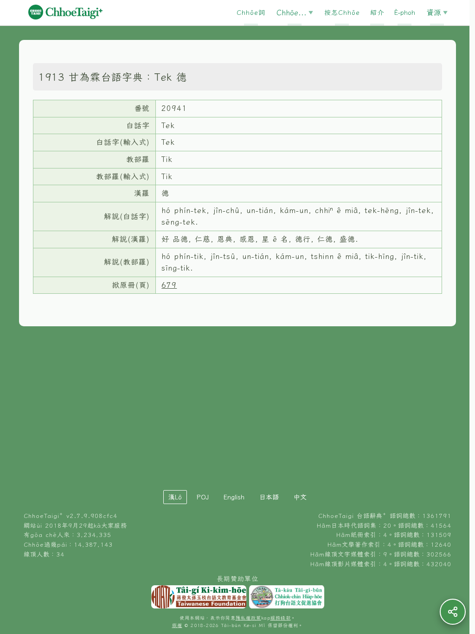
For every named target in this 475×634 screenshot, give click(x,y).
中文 (300, 497)
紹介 (377, 12)
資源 (433, 12)
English (234, 497)
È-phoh (404, 12)
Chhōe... (291, 12)
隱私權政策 (248, 618)
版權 (177, 625)
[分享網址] (453, 612)
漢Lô (175, 497)
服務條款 (280, 618)
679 (169, 285)
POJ (203, 497)
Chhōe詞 (251, 12)
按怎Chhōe (342, 12)
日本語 (269, 497)
